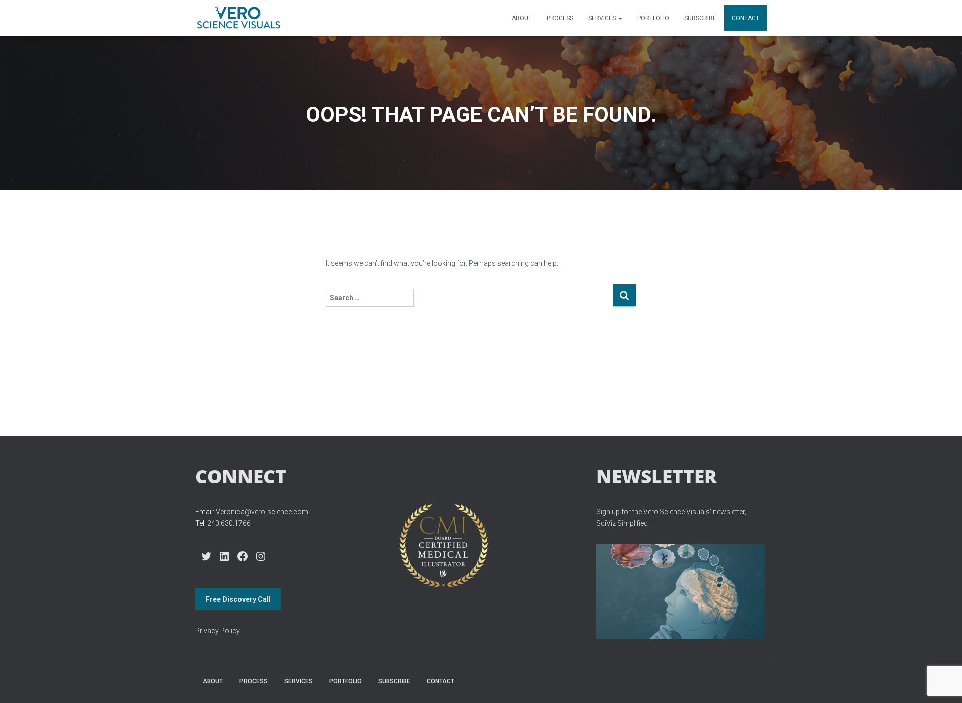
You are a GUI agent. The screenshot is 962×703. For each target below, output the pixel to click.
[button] (619, 18)
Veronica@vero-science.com (262, 512)
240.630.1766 (229, 523)
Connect (240, 476)
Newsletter (656, 476)
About (522, 18)
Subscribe (700, 18)
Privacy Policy (217, 631)
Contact (745, 18)
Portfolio (653, 18)
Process (560, 18)
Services (602, 18)
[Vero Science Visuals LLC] (238, 18)
